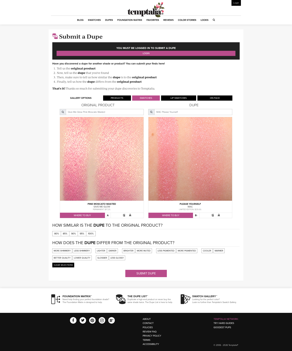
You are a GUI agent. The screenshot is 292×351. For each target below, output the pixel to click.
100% (91, 233)
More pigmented (187, 250)
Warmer (219, 250)
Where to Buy (82, 215)
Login (236, 2)
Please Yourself (190, 204)
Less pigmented (166, 250)
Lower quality (82, 258)
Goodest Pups (222, 327)
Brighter (128, 250)
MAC (190, 206)
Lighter (101, 250)
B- (196, 215)
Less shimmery (82, 250)
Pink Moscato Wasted (102, 204)
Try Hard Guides (224, 323)
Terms (146, 340)
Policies (148, 327)
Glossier (102, 258)
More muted (144, 250)
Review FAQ (149, 331)
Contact (148, 323)
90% (73, 233)
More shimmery (62, 250)
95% (82, 233)
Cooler (207, 250)
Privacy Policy (152, 335)
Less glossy (117, 258)
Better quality (62, 258)
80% (56, 233)
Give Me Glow (102, 206)
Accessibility (151, 344)
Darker (112, 250)
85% (65, 233)
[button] (80, 20)
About (147, 319)
